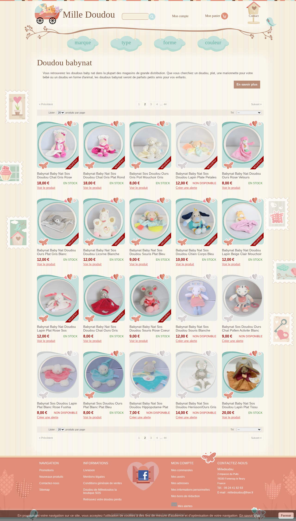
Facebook (143, 476)
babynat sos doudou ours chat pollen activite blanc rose (241, 329)
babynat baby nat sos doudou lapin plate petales (196, 175)
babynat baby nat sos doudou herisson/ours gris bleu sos (196, 405)
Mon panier (212, 16)
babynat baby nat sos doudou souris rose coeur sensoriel (150, 329)
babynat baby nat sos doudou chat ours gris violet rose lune (100, 329)
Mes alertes (184, 506)
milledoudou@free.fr (240, 492)
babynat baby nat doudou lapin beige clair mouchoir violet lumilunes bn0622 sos (242, 252)
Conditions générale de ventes (102, 483)
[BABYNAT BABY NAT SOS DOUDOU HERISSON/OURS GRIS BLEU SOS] (196, 374)
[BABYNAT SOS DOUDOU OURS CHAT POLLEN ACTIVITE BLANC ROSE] (243, 297)
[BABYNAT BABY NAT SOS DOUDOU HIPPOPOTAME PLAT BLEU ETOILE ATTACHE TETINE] (150, 374)
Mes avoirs (178, 476)
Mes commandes (182, 470)
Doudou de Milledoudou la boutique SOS (100, 491)
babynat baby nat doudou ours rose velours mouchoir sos (241, 176)
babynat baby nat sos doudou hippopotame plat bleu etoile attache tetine (149, 405)
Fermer (286, 515)
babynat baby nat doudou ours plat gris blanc (56, 252)
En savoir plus (249, 515)
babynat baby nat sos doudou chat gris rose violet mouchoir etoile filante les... (54, 176)
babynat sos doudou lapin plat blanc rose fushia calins (57, 405)
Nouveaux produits (51, 476)
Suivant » (256, 104)
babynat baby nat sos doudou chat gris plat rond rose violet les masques (104, 176)
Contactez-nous (49, 483)
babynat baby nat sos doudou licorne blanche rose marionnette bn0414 (102, 252)
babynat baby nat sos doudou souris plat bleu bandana (147, 252)
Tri (232, 112)
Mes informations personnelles (190, 489)
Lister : (53, 112)
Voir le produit (46, 187)
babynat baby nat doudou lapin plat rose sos (56, 328)
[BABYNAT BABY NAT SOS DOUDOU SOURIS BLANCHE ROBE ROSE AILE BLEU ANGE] (196, 297)
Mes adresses (180, 483)
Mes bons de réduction (185, 496)
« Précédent (46, 104)
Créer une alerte (186, 187)
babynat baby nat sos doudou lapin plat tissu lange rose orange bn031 (242, 405)
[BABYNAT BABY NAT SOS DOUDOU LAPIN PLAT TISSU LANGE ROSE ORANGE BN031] (243, 374)
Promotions (46, 470)
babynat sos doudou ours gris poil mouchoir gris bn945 (149, 176)
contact (254, 16)
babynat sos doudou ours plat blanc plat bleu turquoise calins (102, 405)
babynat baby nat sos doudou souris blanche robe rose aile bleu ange (195, 329)
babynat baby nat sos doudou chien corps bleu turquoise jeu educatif (195, 252)
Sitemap (44, 489)
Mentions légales (94, 476)
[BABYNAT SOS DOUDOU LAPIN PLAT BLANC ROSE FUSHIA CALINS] (58, 374)
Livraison (89, 470)
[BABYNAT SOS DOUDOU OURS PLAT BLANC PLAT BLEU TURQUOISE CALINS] (104, 374)
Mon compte (180, 16)
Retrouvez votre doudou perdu (102, 499)
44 (165, 104)
